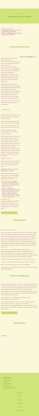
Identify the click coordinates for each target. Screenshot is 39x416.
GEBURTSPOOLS (19, 323)
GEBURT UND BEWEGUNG (19, 276)
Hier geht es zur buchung (9, 312)
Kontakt (19, 407)
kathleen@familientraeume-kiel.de (9, 388)
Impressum (19, 392)
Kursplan (19, 399)
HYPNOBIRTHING (19, 220)
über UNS (19, 403)
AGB (19, 396)
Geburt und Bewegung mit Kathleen (12, 33)
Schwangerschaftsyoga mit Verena (11, 30)
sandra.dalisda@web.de (7, 269)
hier (5, 335)
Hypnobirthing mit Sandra (9, 31)
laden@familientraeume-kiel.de (8, 386)
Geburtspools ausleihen (8, 34)
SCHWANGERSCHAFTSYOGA (19, 47)
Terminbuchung (19, 410)
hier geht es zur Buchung (9, 212)
